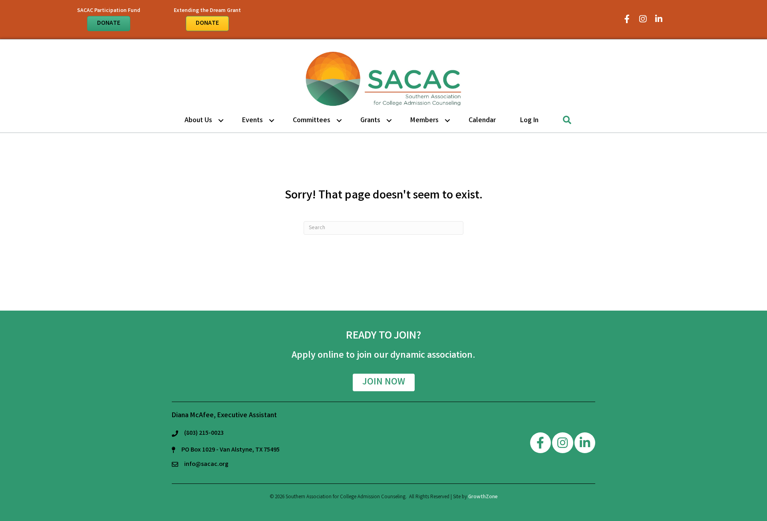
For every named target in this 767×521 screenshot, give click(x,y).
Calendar (482, 120)
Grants (370, 120)
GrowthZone (483, 497)
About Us (198, 120)
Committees (311, 120)
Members (424, 120)
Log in (529, 120)
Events (252, 120)
